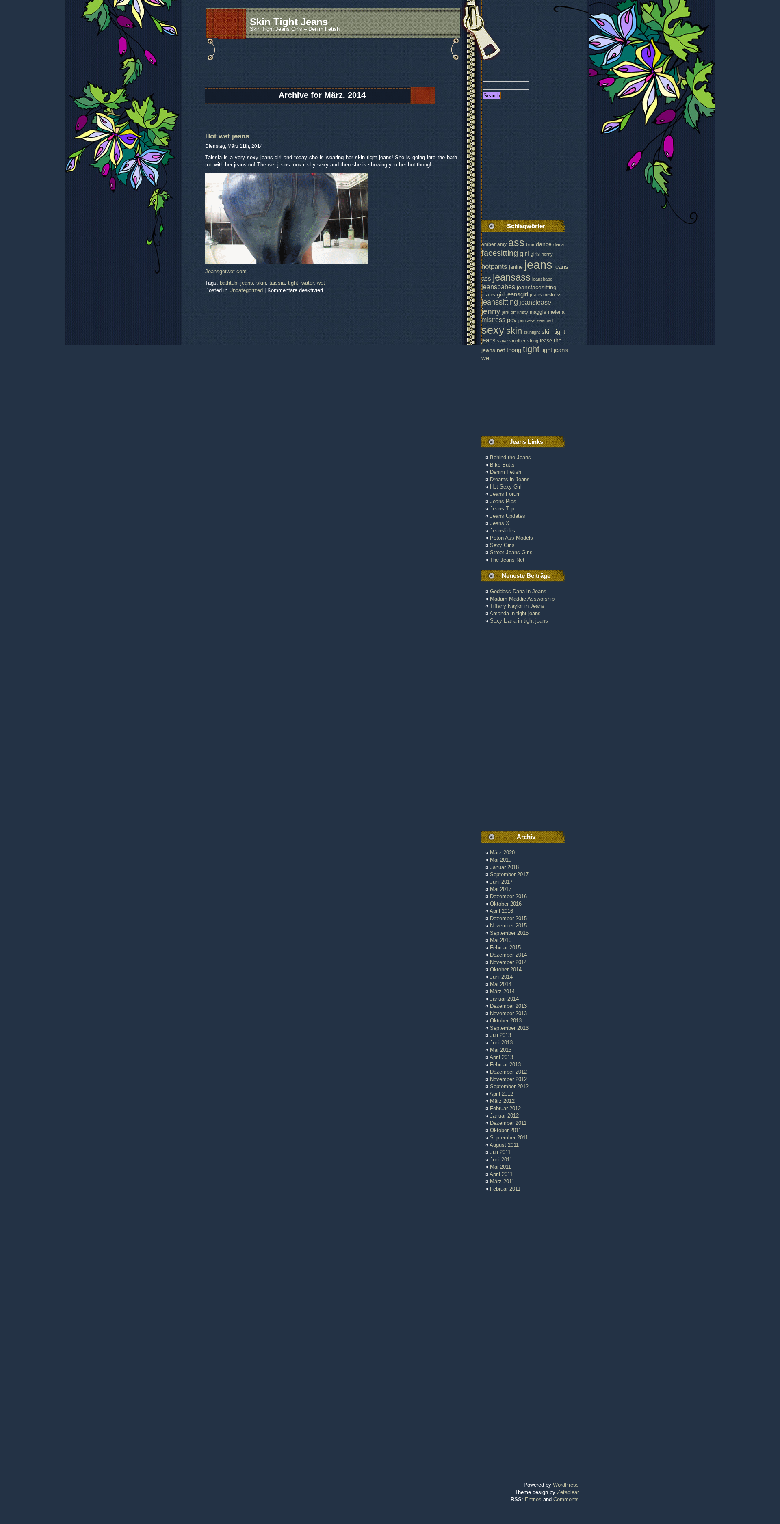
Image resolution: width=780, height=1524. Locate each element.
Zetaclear (568, 1492)
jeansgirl (517, 294)
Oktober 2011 (505, 1130)
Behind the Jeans (510, 457)
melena (556, 312)
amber (488, 244)
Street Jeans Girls (511, 552)
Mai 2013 (500, 1050)
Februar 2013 (505, 1064)
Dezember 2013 (508, 1006)
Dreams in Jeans (510, 479)
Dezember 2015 (508, 918)
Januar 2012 (504, 1116)
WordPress (566, 1485)
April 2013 (501, 1057)
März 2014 (502, 991)
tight (293, 283)
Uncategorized (246, 290)
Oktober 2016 (506, 904)
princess (526, 320)
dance (544, 244)
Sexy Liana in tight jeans (519, 621)
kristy (522, 312)
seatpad (545, 320)
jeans (246, 283)
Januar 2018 (504, 867)
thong (514, 350)
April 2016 (501, 911)
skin (261, 283)
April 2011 (501, 1174)
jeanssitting (499, 302)
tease (546, 341)
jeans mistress (545, 295)
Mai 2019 (500, 860)
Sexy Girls (502, 545)
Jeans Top (502, 509)
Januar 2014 (504, 999)
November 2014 (508, 962)
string (532, 340)
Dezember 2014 (508, 955)
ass (516, 242)
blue (530, 244)
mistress (493, 319)
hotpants (494, 266)
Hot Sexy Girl (506, 487)
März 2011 (502, 1181)
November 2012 (508, 1079)
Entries (533, 1499)
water (307, 283)
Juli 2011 (500, 1152)
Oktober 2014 (506, 969)
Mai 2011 (500, 1167)
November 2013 (508, 1013)
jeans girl (493, 295)
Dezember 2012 (508, 1072)
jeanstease (535, 302)
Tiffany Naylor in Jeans (517, 606)
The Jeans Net (507, 560)
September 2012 (509, 1086)
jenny (490, 311)
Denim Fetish (505, 472)
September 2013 (509, 1028)
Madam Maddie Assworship (522, 599)
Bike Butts (502, 465)
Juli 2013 (500, 1035)
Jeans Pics (503, 501)
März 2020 (502, 853)
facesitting (499, 253)
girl (524, 253)
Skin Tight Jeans (289, 21)
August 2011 (504, 1145)
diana (558, 244)
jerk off (509, 312)
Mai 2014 (500, 984)
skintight (532, 332)
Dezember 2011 (508, 1123)
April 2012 (501, 1094)
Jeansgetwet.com (226, 271)
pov (512, 320)
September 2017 (509, 874)
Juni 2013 (501, 1043)
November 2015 (508, 926)
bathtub (228, 283)
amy (502, 244)
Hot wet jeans (227, 136)
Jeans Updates (507, 516)
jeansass (512, 277)
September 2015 (509, 933)
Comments (566, 1499)
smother (517, 340)
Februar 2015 (505, 948)
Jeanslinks (502, 530)
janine (516, 267)
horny (547, 254)
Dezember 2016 (508, 896)
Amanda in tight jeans (515, 613)
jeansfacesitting (537, 287)
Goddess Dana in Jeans (518, 591)
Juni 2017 (501, 882)
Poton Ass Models (511, 538)
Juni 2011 (501, 1160)
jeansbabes (498, 286)
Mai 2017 (500, 889)
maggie (538, 312)
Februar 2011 (505, 1189)
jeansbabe (542, 279)
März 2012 (502, 1101)
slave (502, 340)
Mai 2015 (500, 940)
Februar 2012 (505, 1108)
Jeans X (499, 523)
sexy (493, 330)
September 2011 (509, 1138)
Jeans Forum (505, 494)
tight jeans (554, 349)
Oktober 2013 (506, 1021)
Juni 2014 (501, 977)
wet (321, 283)
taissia (277, 283)
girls (535, 254)
